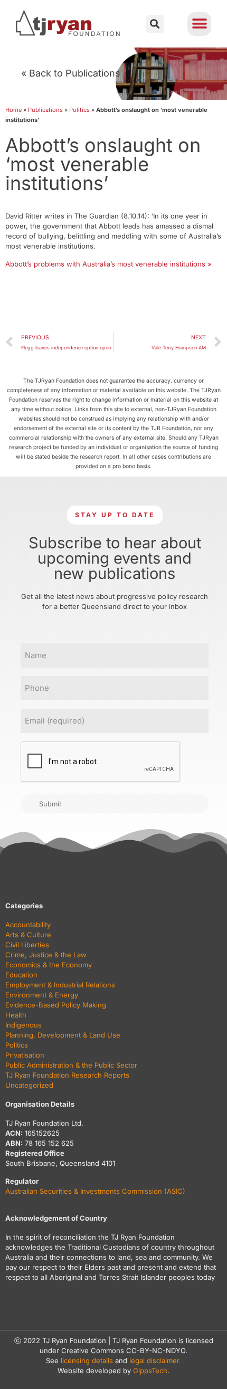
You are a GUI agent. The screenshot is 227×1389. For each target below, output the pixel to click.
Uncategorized (29, 1085)
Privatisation (24, 1055)
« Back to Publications (70, 73)
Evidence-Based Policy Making (55, 1005)
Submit (50, 804)
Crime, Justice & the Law (46, 954)
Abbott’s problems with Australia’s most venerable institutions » (108, 264)
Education (21, 975)
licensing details (87, 1360)
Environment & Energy (41, 995)
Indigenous (23, 1025)
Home (13, 109)
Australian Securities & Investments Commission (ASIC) (95, 1191)
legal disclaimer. (155, 1360)
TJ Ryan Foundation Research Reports (67, 1075)
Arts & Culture (28, 934)
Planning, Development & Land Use (62, 1035)
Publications (45, 109)
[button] (155, 24)
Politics (79, 109)
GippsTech (150, 1370)
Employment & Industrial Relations (60, 985)
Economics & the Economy (48, 964)
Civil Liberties (27, 944)
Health (15, 1015)
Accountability (28, 924)
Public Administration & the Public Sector (71, 1065)
